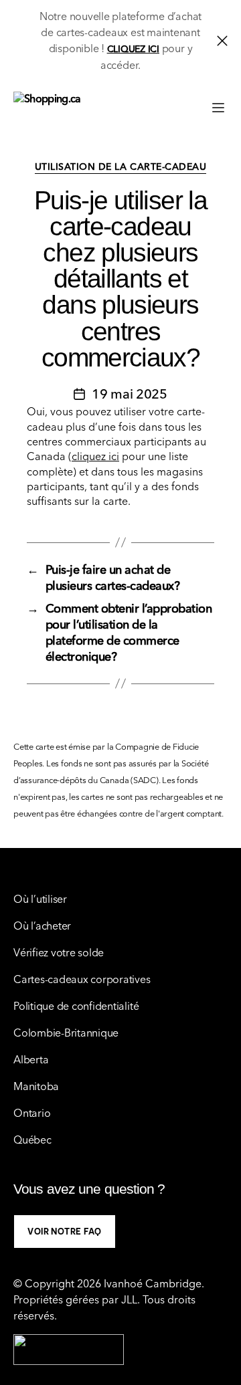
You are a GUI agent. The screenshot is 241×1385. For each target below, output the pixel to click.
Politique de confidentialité (76, 1006)
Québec (32, 1139)
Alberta (30, 1059)
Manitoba (36, 1086)
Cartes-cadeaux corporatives (82, 979)
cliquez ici (95, 456)
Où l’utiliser (40, 898)
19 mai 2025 (129, 393)
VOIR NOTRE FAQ (64, 1231)
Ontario (31, 1113)
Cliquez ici (133, 49)
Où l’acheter (42, 925)
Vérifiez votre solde (58, 952)
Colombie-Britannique (65, 1032)
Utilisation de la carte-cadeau (120, 167)
